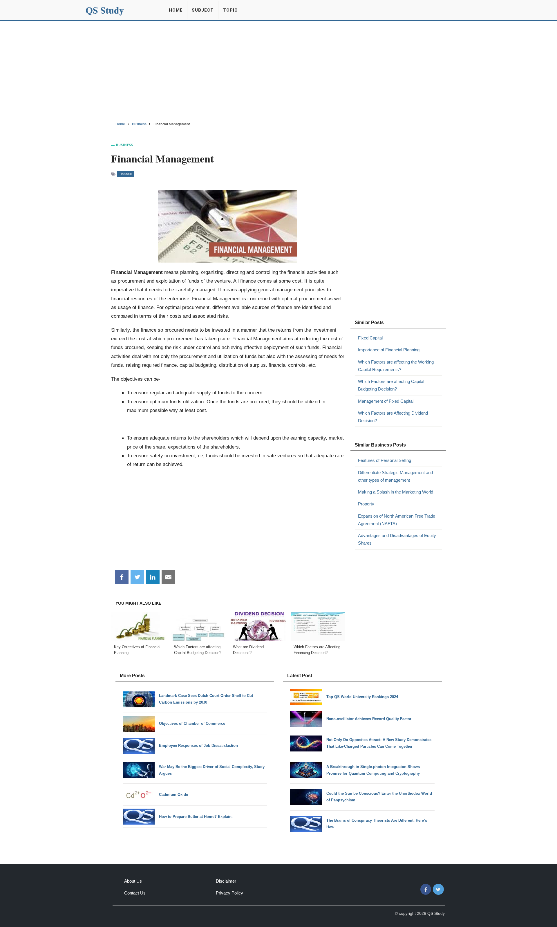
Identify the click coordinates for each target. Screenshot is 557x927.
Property (366, 503)
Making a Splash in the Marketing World (395, 491)
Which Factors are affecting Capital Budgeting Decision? (391, 385)
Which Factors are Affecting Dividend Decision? (393, 417)
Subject (203, 10)
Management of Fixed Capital (385, 401)
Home (176, 10)
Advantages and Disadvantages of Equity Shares (397, 539)
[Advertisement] (278, 70)
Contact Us (135, 892)
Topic (230, 10)
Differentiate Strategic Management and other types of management (395, 476)
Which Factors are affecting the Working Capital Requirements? (396, 365)
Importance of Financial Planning (388, 349)
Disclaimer (226, 881)
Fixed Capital (370, 337)
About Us (133, 881)
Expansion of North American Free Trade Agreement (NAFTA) (396, 520)
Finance (125, 174)
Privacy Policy (229, 892)
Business (124, 144)
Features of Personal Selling (384, 460)
